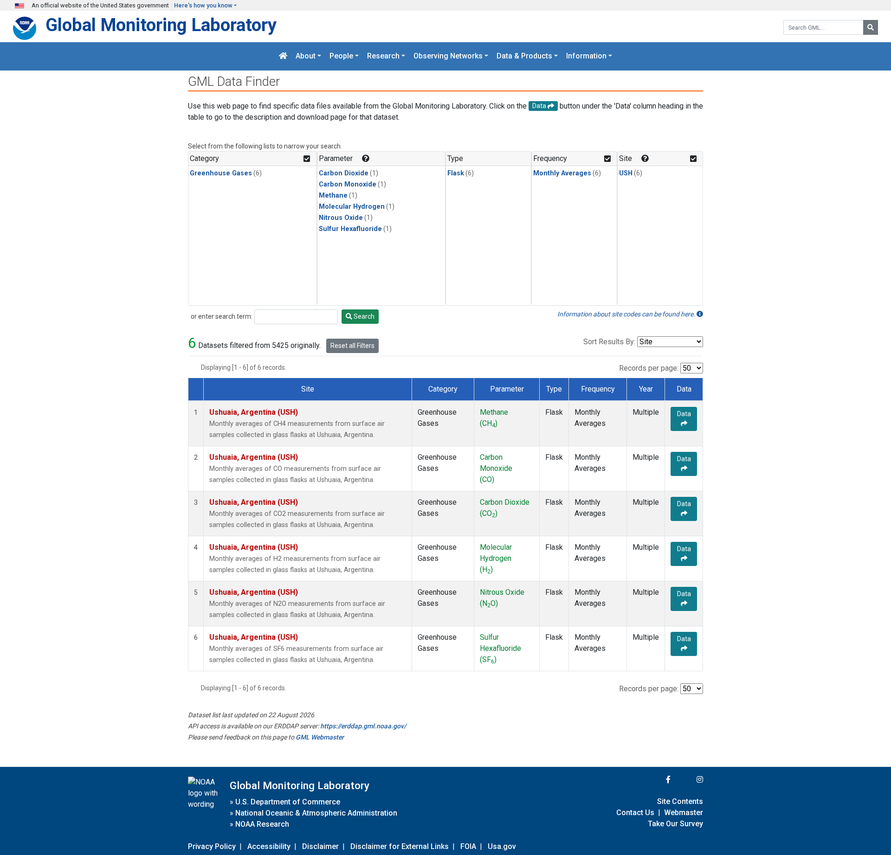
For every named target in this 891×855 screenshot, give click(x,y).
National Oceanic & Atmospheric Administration (316, 813)
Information (586, 56)
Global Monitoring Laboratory (161, 24)
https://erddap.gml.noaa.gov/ (363, 726)
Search (363, 316)
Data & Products (524, 56)
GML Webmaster (320, 737)
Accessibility (269, 846)
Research (383, 56)
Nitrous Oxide (341, 218)
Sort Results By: (609, 341)
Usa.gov (502, 846)
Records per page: (648, 368)
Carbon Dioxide (343, 173)
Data (684, 414)
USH (626, 173)
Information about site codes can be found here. (627, 314)
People (341, 56)
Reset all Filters (352, 345)
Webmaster (683, 812)
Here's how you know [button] (203, 5)
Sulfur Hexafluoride (350, 229)
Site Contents (680, 801)
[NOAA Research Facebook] (655, 779)
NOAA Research (262, 824)
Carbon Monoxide (347, 184)
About (306, 56)
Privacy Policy (212, 846)
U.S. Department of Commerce (287, 801)
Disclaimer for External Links (399, 846)
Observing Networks (448, 56)
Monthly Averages (562, 173)
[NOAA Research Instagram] (687, 779)
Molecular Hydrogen (352, 207)
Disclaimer (320, 846)
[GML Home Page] (283, 56)
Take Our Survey (675, 823)
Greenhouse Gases (221, 173)
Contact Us (635, 812)
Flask (455, 173)
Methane (333, 195)
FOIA (468, 846)
